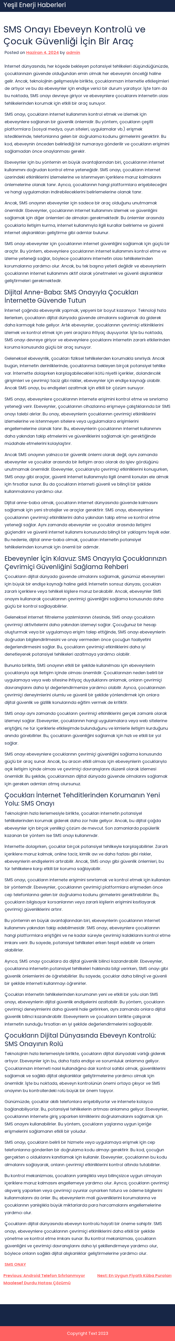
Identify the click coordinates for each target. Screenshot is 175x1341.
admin (73, 52)
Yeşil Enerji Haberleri (34, 5)
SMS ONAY (15, 1264)
